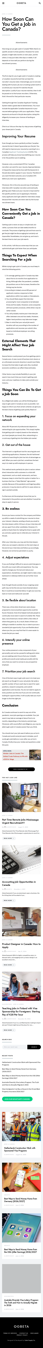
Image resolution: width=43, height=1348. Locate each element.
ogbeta (9, 889)
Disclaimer (34, 1333)
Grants (7, 1195)
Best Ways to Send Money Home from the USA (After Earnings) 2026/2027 (20, 1251)
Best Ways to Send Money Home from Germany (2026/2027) (20, 1200)
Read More (8, 838)
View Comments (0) (20, 769)
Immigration (7, 1004)
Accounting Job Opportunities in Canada (19, 883)
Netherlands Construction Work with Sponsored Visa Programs (19, 1149)
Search (34, 1047)
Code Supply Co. (30, 1340)
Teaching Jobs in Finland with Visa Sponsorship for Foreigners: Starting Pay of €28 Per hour (21, 1011)
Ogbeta (21, 3)
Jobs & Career (7, 14)
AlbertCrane (11, 827)
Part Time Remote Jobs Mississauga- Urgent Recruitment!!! (20, 821)
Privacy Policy (22, 1335)
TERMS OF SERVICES (10, 1333)
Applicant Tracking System (18, 152)
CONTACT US (23, 1333)
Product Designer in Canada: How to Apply (21, 945)
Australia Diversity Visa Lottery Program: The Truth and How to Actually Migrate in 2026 (21, 1303)
